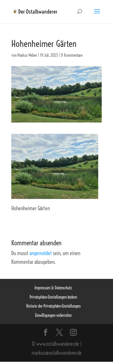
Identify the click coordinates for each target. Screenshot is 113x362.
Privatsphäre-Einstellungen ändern (53, 297)
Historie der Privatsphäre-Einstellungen (53, 306)
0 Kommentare (72, 55)
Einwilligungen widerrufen (53, 315)
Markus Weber (27, 55)
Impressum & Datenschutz (53, 287)
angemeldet (41, 253)
